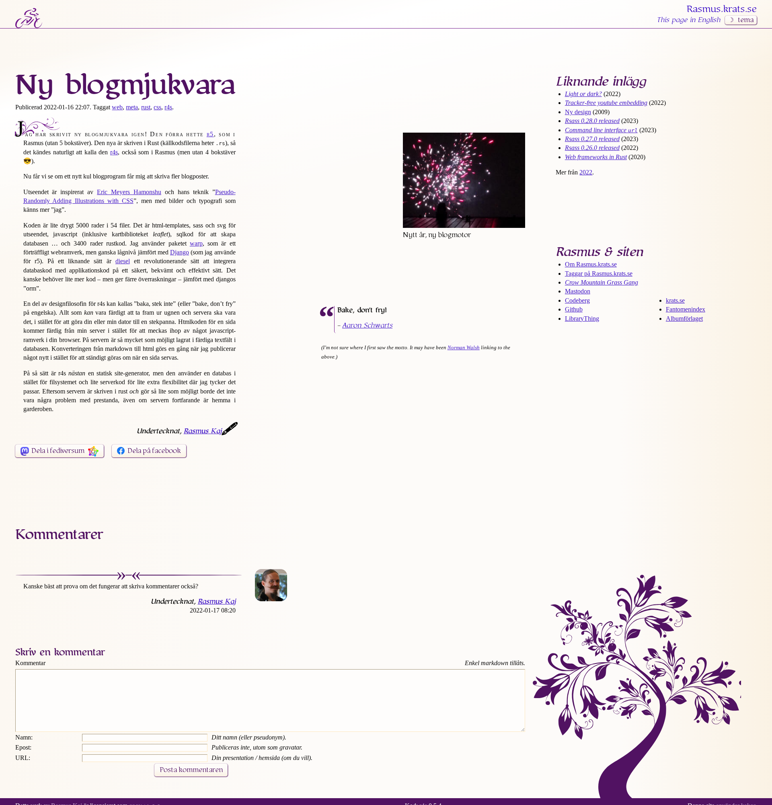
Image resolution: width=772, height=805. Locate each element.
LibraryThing (582, 318)
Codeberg (577, 300)
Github (574, 309)
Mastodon (577, 291)
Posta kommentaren (191, 770)
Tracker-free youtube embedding (606, 102)
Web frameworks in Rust (596, 157)
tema (746, 20)
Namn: (24, 737)
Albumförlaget (684, 318)
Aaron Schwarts (367, 326)
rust (145, 107)
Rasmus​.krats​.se (722, 9)
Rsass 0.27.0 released (592, 138)
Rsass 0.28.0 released (592, 120)
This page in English (688, 20)
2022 (585, 172)
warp (196, 243)
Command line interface (601, 130)
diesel (122, 261)
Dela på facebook (154, 451)
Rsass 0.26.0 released (592, 147)
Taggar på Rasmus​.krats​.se (598, 273)
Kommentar (30, 663)
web (117, 107)
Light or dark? (583, 93)
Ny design (578, 112)
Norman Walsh (464, 347)
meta (132, 107)
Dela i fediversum (57, 451)
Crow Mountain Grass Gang (601, 282)
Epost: (23, 747)
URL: (22, 757)
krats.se (675, 300)
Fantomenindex (685, 309)
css (157, 107)
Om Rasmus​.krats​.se (591, 264)
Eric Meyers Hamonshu (129, 191)
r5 (210, 134)
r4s (168, 107)
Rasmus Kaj (203, 431)
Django (179, 252)
